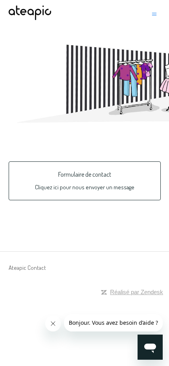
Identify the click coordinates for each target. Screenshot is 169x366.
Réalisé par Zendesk (136, 292)
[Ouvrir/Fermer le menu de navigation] (154, 13)
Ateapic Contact (27, 267)
